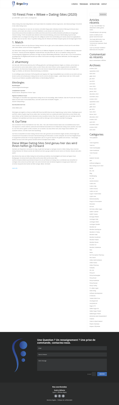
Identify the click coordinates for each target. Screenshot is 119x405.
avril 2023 (92, 84)
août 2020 (92, 129)
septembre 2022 (94, 101)
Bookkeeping (93, 176)
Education (92, 204)
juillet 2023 (93, 76)
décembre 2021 (94, 117)
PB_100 (92, 270)
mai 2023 (92, 81)
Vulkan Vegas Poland (95, 311)
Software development (96, 293)
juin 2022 (92, 109)
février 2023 (93, 89)
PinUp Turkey (93, 285)
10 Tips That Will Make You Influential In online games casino (97, 27)
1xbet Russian (93, 153)
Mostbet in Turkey (95, 232)
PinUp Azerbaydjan (95, 275)
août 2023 (92, 73)
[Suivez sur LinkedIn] (55, 396)
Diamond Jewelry (94, 199)
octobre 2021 (93, 119)
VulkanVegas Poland (95, 313)
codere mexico (94, 188)
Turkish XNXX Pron (95, 298)
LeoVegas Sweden (95, 224)
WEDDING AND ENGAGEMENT (98, 316)
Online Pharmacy (94, 265)
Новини (92, 318)
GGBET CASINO (94, 211)
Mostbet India (93, 234)
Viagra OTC (93, 306)
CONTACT (104, 4)
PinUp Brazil (93, 278)
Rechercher (103, 14)
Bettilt (91, 168)
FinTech (92, 206)
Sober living (93, 290)
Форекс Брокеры (94, 324)
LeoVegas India (94, 219)
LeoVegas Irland (94, 222)
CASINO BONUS (94, 181)
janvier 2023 (93, 91)
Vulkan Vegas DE (94, 308)
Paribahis (92, 267)
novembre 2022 (94, 96)
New (91, 250)
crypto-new (93, 196)
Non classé (93, 257)
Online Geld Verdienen (96, 260)
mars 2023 (93, 86)
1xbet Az (92, 145)
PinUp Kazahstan (94, 280)
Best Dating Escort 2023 (96, 165)
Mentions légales (51, 400)
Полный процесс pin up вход (98, 32)
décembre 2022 (94, 94)
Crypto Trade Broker (95, 193)
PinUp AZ (92, 273)
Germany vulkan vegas (96, 209)
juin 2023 (92, 78)
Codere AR (93, 183)
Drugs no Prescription (96, 201)
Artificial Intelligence (95, 163)
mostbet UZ (93, 244)
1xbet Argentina (94, 142)
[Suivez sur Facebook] (59, 396)
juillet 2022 (93, 107)
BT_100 (92, 178)
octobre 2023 (93, 68)
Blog (91, 173)
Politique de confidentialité (64, 400)
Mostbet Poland (94, 239)
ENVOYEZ (102, 374)
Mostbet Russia (94, 242)
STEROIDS (92, 296)
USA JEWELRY (93, 303)
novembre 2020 (94, 124)
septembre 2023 (94, 71)
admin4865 (17, 18)
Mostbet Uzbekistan (95, 247)
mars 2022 (93, 112)
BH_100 (92, 171)
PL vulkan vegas (94, 288)
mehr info (14, 168)
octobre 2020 (93, 127)
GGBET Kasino (94, 214)
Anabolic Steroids (94, 158)
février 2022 (93, 114)
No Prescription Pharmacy (97, 255)
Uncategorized (33, 18)
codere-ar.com (94, 191)
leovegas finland (94, 216)
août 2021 (92, 122)
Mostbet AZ (93, 227)
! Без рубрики (93, 137)
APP (91, 160)
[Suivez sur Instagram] (63, 396)
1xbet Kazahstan (94, 150)
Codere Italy (93, 186)
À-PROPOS (75, 4)
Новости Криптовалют (96, 321)
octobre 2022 (93, 99)
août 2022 (92, 104)
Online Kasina (93, 262)
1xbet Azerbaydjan (95, 148)
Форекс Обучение (95, 326)
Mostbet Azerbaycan (95, 229)
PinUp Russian (93, 283)
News (91, 252)
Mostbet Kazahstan (95, 237)
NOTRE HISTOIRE (94, 4)
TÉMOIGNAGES (83, 4)
